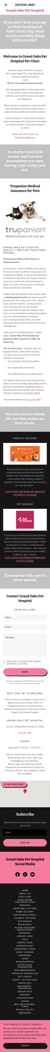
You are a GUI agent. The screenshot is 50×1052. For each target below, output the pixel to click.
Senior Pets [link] (24, 991)
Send (25, 672)
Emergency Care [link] (25, 949)
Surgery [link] (25, 995)
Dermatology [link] (25, 946)
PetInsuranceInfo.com (25, 137)
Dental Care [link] (25, 943)
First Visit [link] (25, 897)
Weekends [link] (25, 1013)
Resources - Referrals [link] (25, 987)
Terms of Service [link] (30, 683)
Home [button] (25, 890)
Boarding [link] (25, 933)
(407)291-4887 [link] (25, 5)
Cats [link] (25, 939)
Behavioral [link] (25, 924)
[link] (25, 11)
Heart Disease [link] (25, 952)
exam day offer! (34, 399)
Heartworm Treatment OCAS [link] (25, 901)
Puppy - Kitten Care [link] (25, 980)
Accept (25, 1046)
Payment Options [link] (24, 918)
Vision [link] (25, 1001)
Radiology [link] (25, 983)
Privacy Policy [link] (15, 683)
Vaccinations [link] (25, 998)
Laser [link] (25, 958)
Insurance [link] (25, 955)
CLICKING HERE (31, 393)
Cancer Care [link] (25, 936)
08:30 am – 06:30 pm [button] (30, 747)
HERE (32, 770)
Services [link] (25, 905)
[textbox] (25, 617)
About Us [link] (25, 894)
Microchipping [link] (25, 962)
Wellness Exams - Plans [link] (25, 1005)
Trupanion (15, 89)
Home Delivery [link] (25, 912)
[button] (6, 4)
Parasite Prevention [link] (25, 973)
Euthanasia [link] (25, 921)
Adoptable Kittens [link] (25, 908)
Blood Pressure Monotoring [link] (25, 929)
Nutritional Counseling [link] (25, 966)
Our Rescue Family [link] (25, 915)
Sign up (25, 843)
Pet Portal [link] (25, 977)
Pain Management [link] (25, 970)
